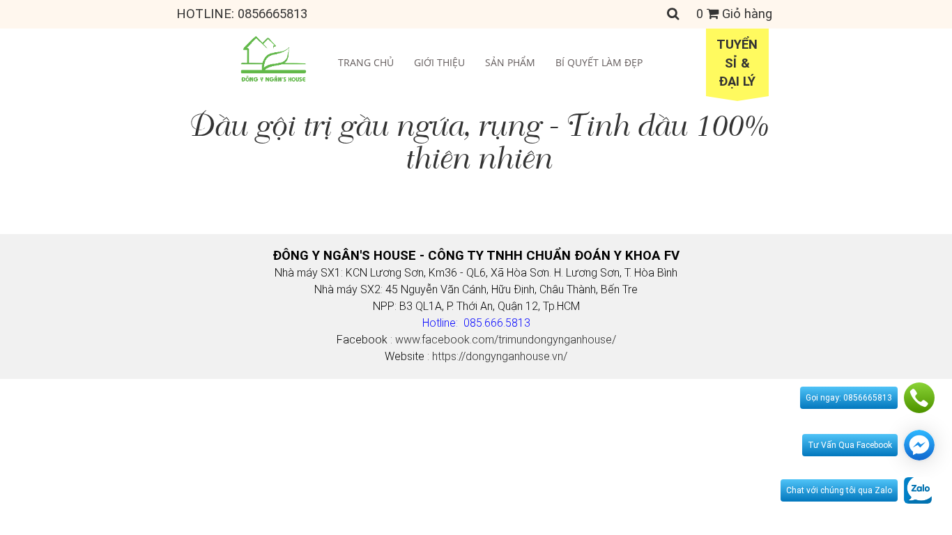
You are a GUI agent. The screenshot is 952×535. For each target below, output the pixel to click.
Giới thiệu (439, 62)
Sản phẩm (510, 62)
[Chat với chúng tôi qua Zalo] (918, 489)
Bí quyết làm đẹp (599, 62)
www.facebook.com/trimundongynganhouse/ (505, 339)
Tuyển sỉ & (737, 63)
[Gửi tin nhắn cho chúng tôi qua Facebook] (919, 445)
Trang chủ (366, 62)
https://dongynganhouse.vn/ (499, 356)
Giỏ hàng (734, 14)
